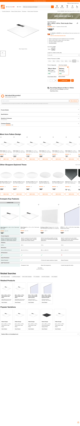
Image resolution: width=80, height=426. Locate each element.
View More (40, 267)
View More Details (52, 42)
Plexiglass (24, 11)
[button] (40, 110)
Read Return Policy (54, 90)
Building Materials (6, 11)
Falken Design (4, 321)
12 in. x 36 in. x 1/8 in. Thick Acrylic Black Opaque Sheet (46, 325)
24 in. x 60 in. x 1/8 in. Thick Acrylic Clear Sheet (32, 325)
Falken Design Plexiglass (32, 11)
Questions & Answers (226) (62, 26)
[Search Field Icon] (52, 7)
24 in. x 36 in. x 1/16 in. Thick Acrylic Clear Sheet (6, 325)
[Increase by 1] (55, 80)
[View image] (3, 53)
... (0, 11)
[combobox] (37, 7)
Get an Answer (74, 100)
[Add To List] (72, 80)
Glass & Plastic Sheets (16, 11)
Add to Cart (64, 80)
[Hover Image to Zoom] (23, 30)
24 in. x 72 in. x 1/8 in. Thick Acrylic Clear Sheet (59, 325)
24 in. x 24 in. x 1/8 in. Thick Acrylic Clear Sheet (19, 325)
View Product (4, 302)
